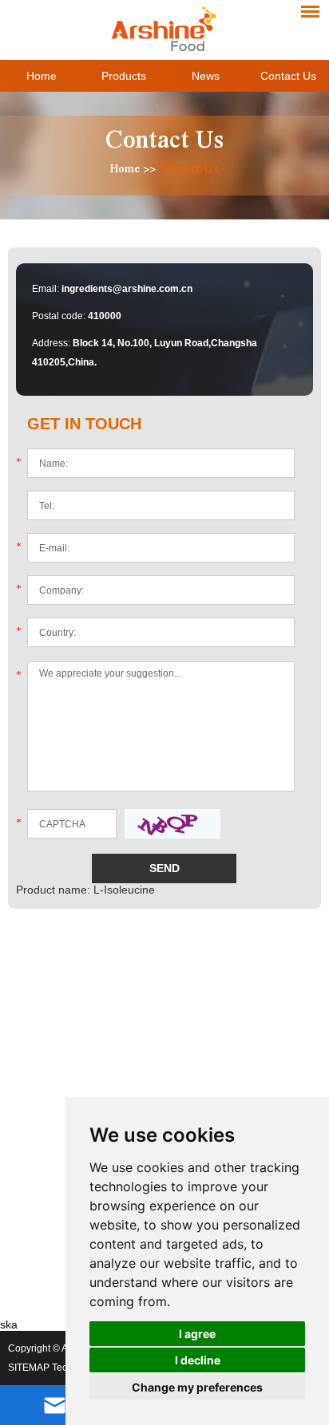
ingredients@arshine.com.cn (126, 288)
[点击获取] (172, 824)
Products (123, 75)
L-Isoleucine (124, 889)
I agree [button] (197, 1333)
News (206, 75)
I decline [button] (197, 1360)
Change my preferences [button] (197, 1387)
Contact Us (288, 75)
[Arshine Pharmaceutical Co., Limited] (164, 28)
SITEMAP (29, 1367)
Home (41, 75)
